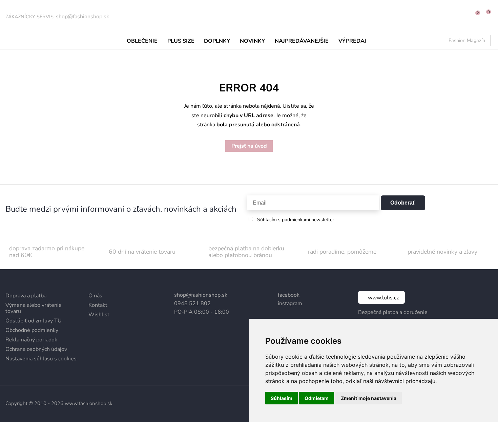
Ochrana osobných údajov (36, 349)
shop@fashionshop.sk (82, 16)
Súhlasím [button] (281, 398)
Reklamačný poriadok (31, 339)
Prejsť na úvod (249, 146)
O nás (95, 295)
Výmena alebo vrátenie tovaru (33, 308)
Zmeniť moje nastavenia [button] (368, 398)
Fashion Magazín (467, 40)
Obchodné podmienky (31, 330)
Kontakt (97, 305)
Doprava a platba (25, 295)
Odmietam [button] (317, 398)
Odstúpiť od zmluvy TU (33, 320)
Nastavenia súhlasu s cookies (41, 358)
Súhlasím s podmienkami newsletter (295, 219)
